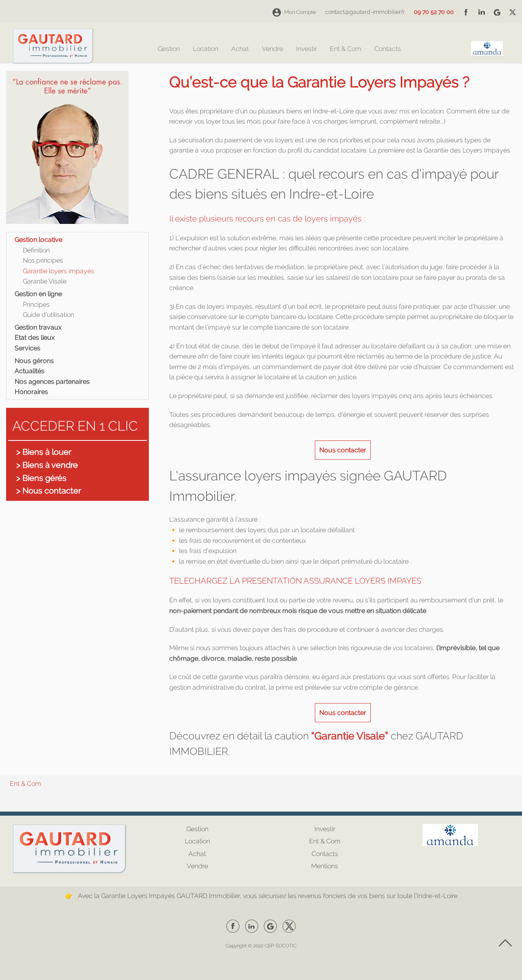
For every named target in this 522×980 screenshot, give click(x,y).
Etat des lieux (35, 337)
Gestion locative (38, 239)
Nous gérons (34, 361)
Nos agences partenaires (52, 381)
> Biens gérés (41, 478)
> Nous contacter (48, 491)
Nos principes (43, 260)
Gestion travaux (38, 327)
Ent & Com (345, 49)
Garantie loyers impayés (58, 271)
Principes (36, 304)
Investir (306, 49)
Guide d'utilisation (48, 315)
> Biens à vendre (47, 465)
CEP (269, 946)
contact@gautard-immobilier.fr (365, 12)
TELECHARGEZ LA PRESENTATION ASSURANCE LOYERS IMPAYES (295, 581)
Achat (240, 49)
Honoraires (31, 392)
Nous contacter (342, 450)
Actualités (29, 371)
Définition (36, 250)
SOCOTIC (286, 946)
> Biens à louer (43, 452)
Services (27, 348)
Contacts (387, 49)
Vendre (272, 49)
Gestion (169, 49)
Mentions (324, 866)
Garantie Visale (44, 281)
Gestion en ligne (38, 294)
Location (205, 49)
